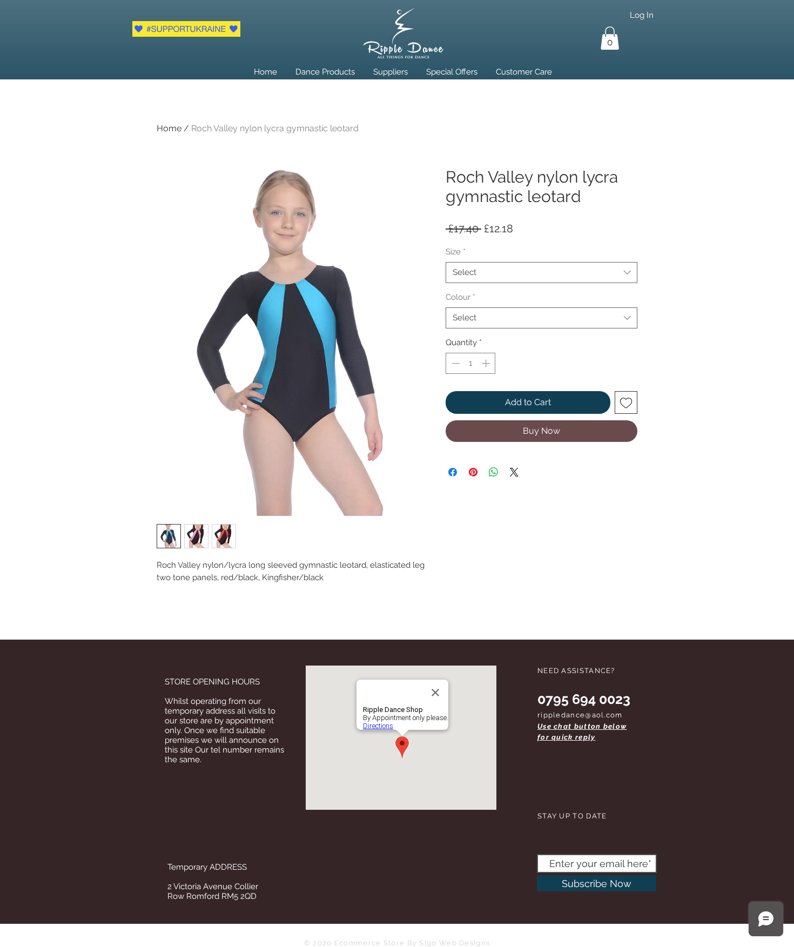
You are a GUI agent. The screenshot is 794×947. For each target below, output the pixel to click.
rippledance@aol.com (580, 715)
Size (456, 252)
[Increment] (487, 363)
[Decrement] (454, 363)
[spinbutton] (471, 363)
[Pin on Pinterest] (473, 472)
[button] (610, 38)
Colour (460, 297)
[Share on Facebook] (452, 472)
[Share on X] (514, 472)
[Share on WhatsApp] (493, 472)
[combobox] (541, 272)
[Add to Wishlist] (626, 402)
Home (169, 128)
